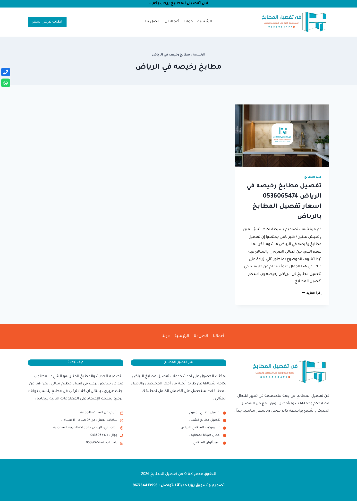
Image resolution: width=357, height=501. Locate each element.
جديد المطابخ (313, 177)
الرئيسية (204, 22)
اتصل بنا (152, 22)
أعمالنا (218, 336)
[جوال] (5, 72)
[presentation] (282, 135)
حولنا (188, 22)
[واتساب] (5, 83)
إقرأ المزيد (312, 293)
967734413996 (145, 486)
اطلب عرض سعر (47, 22)
